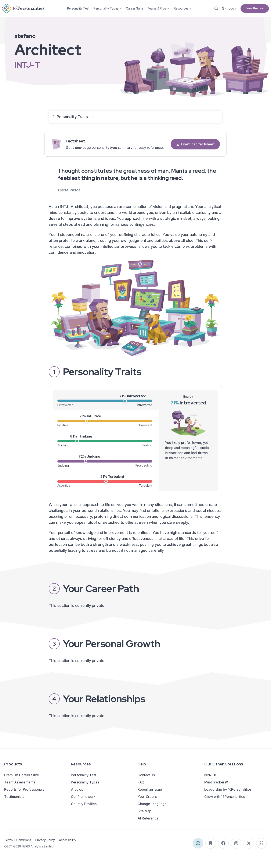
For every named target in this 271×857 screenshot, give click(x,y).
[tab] (106, 400)
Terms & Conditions (17, 840)
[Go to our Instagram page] (236, 843)
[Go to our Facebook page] (223, 843)
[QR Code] (261, 843)
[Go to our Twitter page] (248, 843)
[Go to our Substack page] (210, 843)
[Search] (216, 8)
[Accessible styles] (198, 843)
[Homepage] (23, 8)
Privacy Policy (45, 840)
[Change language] (223, 8)
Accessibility (67, 840)
